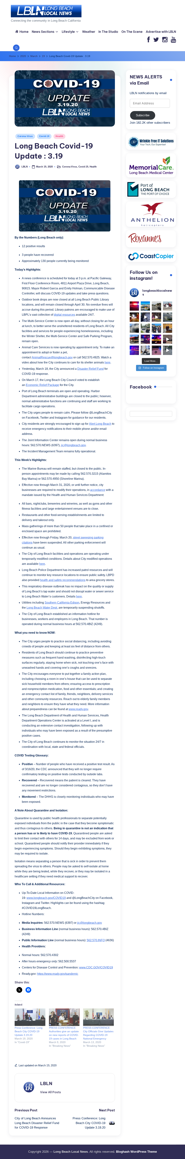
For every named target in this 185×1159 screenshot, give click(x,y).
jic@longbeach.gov (73, 445)
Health (59, 136)
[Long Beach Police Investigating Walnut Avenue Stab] (156, 339)
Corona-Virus (25, 136)
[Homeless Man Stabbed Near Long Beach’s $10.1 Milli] (145, 306)
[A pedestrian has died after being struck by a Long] (134, 339)
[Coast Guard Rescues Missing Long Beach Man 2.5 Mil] (167, 306)
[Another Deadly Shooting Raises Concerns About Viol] (156, 328)
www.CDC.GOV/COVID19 (96, 967)
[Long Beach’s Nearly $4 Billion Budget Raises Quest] (167, 328)
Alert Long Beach (100, 423)
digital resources (64, 314)
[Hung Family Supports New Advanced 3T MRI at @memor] (145, 317)
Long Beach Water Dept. (42, 607)
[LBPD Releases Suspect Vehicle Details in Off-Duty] (167, 350)
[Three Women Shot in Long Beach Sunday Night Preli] (156, 317)
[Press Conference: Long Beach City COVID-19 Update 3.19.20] (30, 1017)
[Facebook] (148, 40)
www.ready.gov (78, 709)
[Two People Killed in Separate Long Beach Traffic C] (134, 306)
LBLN (46, 1083)
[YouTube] (173, 40)
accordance (97, 489)
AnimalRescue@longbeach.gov (52, 357)
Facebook (141, 387)
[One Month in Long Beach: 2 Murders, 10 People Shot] (145, 328)
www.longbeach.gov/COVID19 (46, 897)
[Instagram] (164, 40)
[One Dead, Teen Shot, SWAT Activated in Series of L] (134, 350)
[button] (50, 1092)
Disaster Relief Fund (90, 368)
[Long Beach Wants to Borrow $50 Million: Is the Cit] (167, 317)
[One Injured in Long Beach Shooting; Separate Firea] (156, 350)
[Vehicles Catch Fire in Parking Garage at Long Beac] (134, 328)
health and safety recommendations (62, 580)
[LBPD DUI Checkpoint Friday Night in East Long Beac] (134, 317)
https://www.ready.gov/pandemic (57, 973)
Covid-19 (44, 136)
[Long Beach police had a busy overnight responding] (145, 339)
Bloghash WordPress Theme (136, 1151)
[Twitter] (156, 40)
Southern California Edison (62, 602)
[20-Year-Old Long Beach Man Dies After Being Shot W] (156, 306)
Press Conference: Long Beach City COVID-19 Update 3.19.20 (28, 1031)
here (107, 362)
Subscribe (142, 115)
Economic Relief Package (42, 385)
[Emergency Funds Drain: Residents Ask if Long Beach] (145, 350)
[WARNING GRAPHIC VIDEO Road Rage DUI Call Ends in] (167, 339)
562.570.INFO (96, 940)
